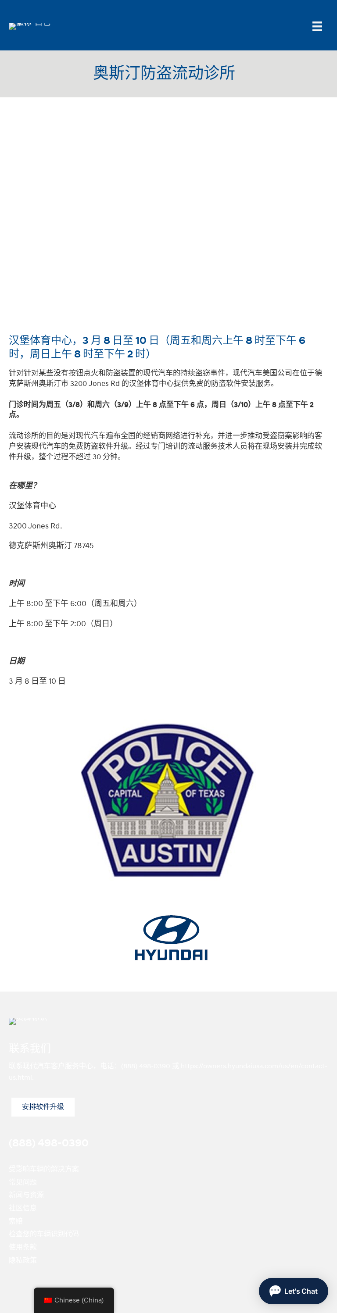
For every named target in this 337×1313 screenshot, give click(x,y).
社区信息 (23, 1208)
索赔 (16, 1221)
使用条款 (23, 1247)
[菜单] (317, 26)
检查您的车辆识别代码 (44, 1234)
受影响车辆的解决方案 (44, 1169)
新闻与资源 (26, 1195)
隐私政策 (23, 1260)
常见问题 (23, 1182)
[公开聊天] (293, 1291)
